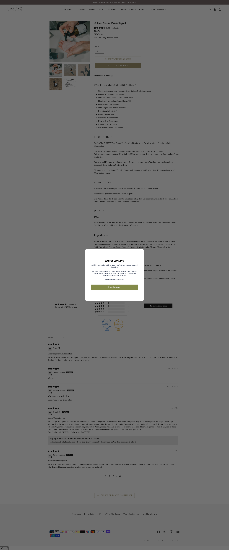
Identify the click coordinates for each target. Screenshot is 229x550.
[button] (142, 252)
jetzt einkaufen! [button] (114, 287)
